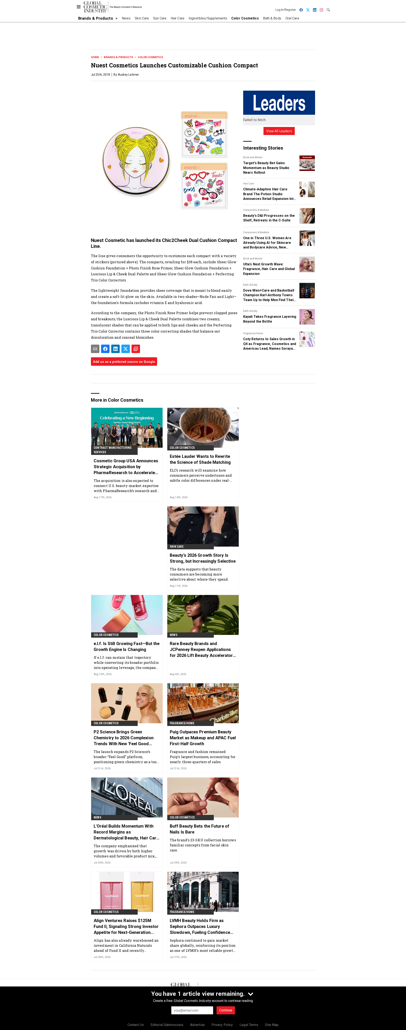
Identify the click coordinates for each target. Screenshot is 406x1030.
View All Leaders (279, 131)
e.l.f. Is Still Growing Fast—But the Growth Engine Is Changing (127, 646)
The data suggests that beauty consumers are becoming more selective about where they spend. (199, 574)
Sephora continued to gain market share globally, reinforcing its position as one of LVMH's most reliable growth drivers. (203, 945)
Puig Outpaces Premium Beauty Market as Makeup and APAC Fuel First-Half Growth (203, 737)
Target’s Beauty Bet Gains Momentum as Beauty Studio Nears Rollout (266, 168)
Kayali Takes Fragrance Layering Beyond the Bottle (269, 319)
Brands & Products (118, 57)
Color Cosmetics (150, 57)
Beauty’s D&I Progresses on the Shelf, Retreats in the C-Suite (269, 218)
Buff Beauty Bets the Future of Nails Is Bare (199, 829)
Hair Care (248, 183)
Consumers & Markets (256, 210)
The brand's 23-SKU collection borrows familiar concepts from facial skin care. (203, 845)
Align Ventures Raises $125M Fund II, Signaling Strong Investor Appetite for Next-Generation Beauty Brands (126, 926)
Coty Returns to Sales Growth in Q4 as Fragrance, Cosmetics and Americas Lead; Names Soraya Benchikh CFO (269, 344)
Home (95, 57)
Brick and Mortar (252, 157)
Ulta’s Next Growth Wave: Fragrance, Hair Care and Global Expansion (269, 269)
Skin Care (177, 546)
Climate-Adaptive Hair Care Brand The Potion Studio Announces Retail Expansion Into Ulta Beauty (269, 194)
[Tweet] (125, 349)
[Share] (105, 349)
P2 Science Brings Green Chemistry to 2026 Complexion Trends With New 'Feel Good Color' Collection (124, 738)
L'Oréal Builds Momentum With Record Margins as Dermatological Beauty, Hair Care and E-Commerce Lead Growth (126, 832)
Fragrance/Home (253, 333)
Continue (225, 1010)
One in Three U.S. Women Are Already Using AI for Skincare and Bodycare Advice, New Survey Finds (267, 243)
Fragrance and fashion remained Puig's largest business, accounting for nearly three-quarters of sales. (202, 756)
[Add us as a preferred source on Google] (136, 349)
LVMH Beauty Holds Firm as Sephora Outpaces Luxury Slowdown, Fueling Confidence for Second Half (200, 926)
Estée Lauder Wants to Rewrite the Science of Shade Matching (200, 459)
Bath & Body (250, 284)
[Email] (95, 349)
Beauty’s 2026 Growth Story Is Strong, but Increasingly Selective (203, 558)
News (173, 635)
